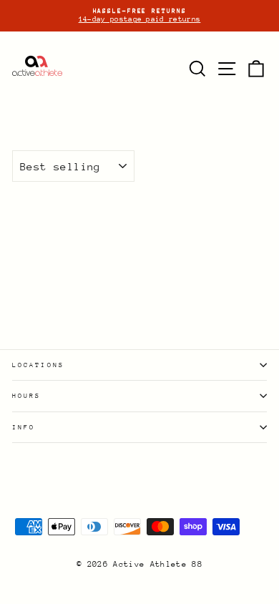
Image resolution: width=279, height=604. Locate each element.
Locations (38, 365)
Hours (26, 395)
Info (23, 427)
